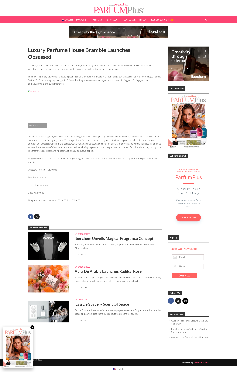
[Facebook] (171, 301)
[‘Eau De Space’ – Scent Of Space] (48, 311)
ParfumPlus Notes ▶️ (162, 19)
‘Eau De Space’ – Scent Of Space (102, 304)
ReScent (143, 19)
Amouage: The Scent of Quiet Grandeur (189, 337)
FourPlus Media (201, 362)
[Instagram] (185, 301)
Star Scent (113, 19)
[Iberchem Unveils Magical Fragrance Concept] (48, 245)
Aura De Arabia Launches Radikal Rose (108, 271)
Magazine (81, 19)
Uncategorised (82, 234)
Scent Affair (129, 19)
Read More (82, 254)
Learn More (188, 217)
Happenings (98, 19)
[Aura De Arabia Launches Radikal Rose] (48, 278)
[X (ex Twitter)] (178, 301)
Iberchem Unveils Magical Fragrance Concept (114, 238)
